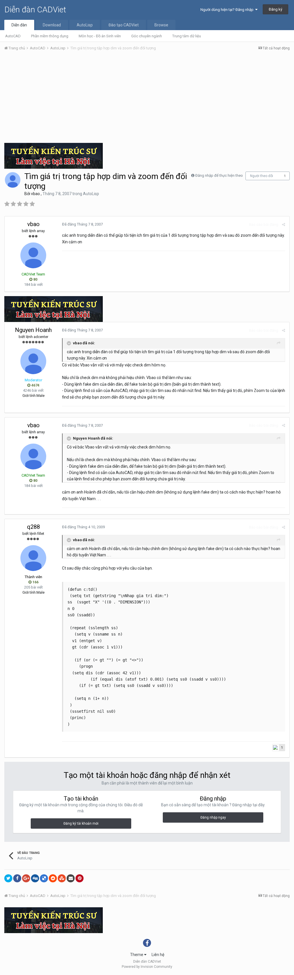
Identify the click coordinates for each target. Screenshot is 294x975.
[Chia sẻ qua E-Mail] (71, 878)
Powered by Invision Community (147, 967)
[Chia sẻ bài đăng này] (283, 224)
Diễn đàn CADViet (35, 9)
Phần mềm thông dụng (49, 36)
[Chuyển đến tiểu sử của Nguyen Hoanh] (33, 361)
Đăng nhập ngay (213, 817)
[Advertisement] (147, 98)
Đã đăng (82, 224)
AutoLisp (85, 25)
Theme (137, 954)
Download (52, 25)
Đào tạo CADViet (124, 25)
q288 (33, 526)
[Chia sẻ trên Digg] (35, 878)
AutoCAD (13, 36)
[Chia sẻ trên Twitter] (8, 878)
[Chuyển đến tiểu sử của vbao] (12, 180)
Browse (161, 25)
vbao (35, 193)
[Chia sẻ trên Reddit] (53, 878)
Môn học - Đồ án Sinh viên (100, 36)
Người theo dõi (261, 176)
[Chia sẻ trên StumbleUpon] (62, 878)
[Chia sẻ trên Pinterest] (80, 878)
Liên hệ (158, 954)
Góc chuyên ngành (146, 36)
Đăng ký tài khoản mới (80, 823)
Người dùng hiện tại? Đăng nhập (227, 9)
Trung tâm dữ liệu (186, 36)
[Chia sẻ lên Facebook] (17, 878)
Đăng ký (275, 9)
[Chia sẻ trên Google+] (26, 878)
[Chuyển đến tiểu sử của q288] (33, 558)
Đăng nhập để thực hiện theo (219, 175)
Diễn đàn (19, 25)
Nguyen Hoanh (33, 330)
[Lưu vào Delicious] (44, 878)
